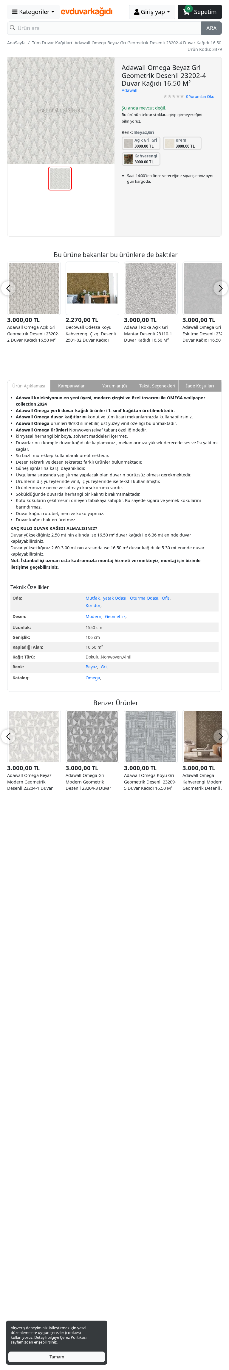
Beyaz (91, 667)
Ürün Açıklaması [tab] (28, 386)
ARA (211, 28)
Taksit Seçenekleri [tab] (157, 386)
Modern (93, 616)
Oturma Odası (144, 598)
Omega (93, 678)
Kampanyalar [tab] (71, 386)
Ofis (166, 598)
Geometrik (115, 616)
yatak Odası (114, 598)
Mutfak (93, 598)
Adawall (129, 90)
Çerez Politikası (73, 1337)
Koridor (93, 605)
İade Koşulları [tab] (200, 386)
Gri (104, 667)
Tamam (56, 1357)
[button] (33, 12)
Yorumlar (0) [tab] (114, 386)
